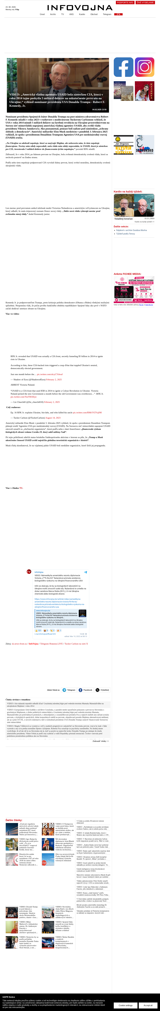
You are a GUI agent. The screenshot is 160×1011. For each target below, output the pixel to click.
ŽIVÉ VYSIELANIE (145, 2)
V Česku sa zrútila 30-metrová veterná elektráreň (90, 822)
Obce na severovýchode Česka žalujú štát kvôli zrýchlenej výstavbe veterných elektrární (65, 857)
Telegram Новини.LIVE (51, 643)
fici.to (141, 305)
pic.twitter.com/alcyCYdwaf (50, 374)
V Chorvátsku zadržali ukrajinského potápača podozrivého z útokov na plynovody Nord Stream (92, 900)
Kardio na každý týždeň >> (144, 222)
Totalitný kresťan (123, 219)
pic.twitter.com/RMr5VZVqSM (87, 412)
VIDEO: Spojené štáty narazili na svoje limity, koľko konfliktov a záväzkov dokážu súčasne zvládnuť (65, 926)
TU (20, 488)
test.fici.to (149, 305)
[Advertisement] (79, 34)
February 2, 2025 (54, 379)
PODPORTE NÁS (125, 2)
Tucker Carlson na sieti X (76, 643)
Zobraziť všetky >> (101, 741)
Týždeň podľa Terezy (125, 234)
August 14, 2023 (52, 418)
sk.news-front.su (19, 643)
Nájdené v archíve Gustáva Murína (131, 230)
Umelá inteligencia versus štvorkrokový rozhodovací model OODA (91, 870)
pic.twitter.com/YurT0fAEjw (24, 397)
